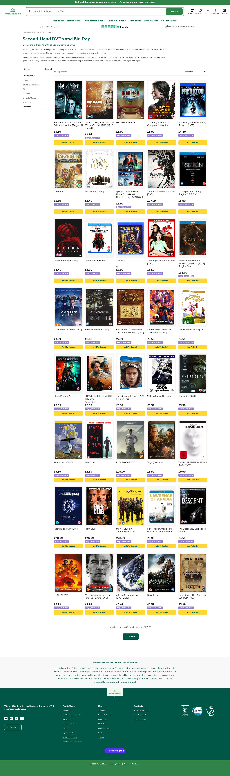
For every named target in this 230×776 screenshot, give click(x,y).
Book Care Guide (140, 719)
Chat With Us (103, 724)
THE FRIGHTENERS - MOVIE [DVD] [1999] (192, 464)
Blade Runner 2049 (64, 396)
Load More (130, 636)
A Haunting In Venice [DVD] (68, 330)
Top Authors (67, 719)
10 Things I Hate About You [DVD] (161, 262)
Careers (65, 728)
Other (25, 89)
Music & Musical (30, 98)
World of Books (102, 764)
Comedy (26, 94)
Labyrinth (59, 191)
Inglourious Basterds (95, 260)
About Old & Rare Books (142, 710)
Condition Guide (104, 728)
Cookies (101, 733)
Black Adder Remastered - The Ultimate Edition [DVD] (130, 331)
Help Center (102, 719)
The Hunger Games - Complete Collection (158, 124)
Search (174, 11)
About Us (66, 710)
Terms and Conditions (132, 764)
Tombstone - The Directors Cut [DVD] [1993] (192, 596)
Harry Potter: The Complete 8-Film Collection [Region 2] (68, 124)
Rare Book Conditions (142, 715)
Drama (25, 80)
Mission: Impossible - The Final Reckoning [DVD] (98, 596)
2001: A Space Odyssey (159, 396)
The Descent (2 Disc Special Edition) (192, 530)
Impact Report (68, 733)
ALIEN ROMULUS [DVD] (66, 260)
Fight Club (90, 529)
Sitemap (101, 737)
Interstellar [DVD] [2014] (66, 529)
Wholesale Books (69, 724)
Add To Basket (68, 142)
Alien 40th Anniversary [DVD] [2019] (128, 596)
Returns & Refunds (105, 715)
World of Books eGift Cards (72, 742)
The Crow (90, 462)
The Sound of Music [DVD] (191, 330)
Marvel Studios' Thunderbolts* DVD (126, 530)
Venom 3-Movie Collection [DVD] (161, 193)
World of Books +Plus (70, 737)
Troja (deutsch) (155, 462)
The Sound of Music (64, 462)
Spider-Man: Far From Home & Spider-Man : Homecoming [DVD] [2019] (130, 194)
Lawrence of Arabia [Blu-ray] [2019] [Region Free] (160, 530)
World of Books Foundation (72, 715)
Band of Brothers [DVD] (97, 330)
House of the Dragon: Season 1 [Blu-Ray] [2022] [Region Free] (191, 263)
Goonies (120, 260)
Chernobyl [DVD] (187, 396)
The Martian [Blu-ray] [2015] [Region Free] (130, 397)
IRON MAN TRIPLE (125, 122)
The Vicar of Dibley (94, 191)
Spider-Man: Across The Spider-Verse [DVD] (159, 331)
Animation (27, 102)
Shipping (101, 710)
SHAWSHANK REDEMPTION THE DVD (99, 397)
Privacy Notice (116, 764)
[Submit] (30, 11)
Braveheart (153, 595)
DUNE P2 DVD (61, 595)
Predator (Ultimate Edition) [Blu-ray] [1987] (192, 124)
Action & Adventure (31, 85)
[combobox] (105, 11)
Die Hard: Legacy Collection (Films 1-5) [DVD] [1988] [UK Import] (99, 125)
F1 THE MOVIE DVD (125, 462)
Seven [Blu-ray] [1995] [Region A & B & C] (189, 193)
